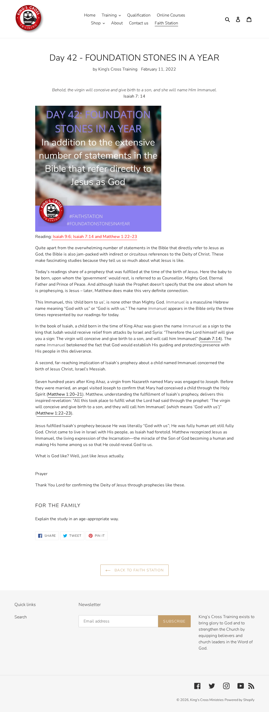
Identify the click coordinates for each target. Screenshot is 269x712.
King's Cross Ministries (207, 700)
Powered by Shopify (240, 700)
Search (20, 617)
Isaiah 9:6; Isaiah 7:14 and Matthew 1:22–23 (95, 237)
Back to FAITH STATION (138, 570)
